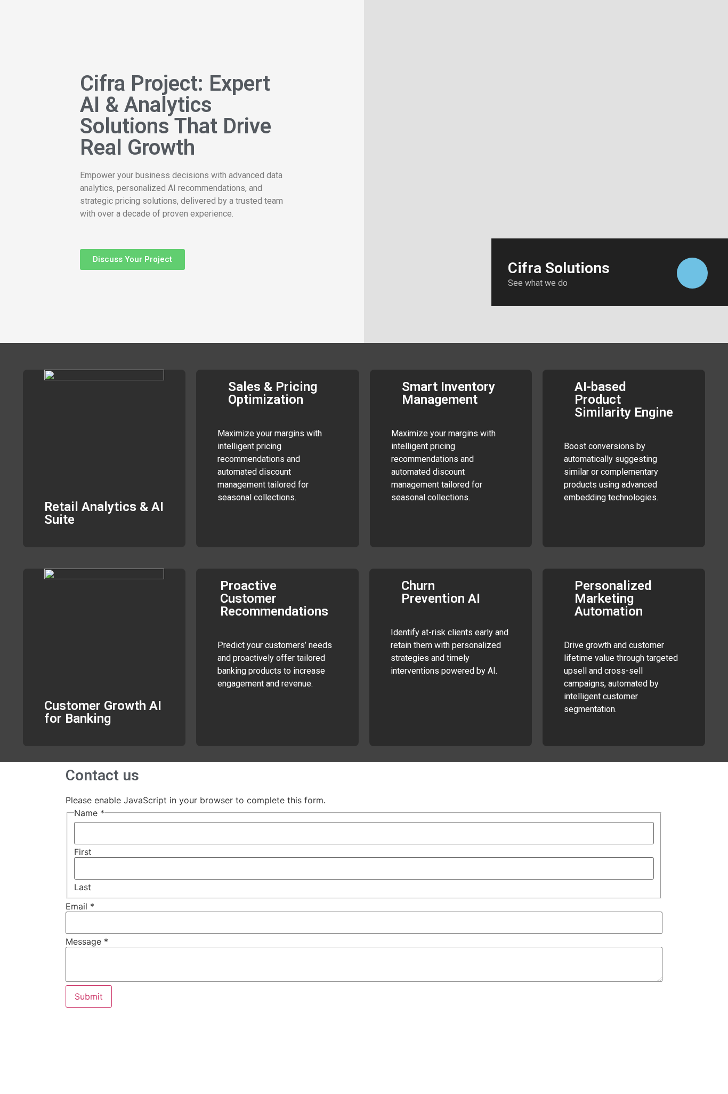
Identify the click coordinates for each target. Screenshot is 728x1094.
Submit (89, 996)
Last (82, 887)
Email (80, 906)
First (83, 852)
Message (87, 941)
